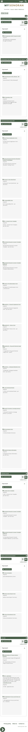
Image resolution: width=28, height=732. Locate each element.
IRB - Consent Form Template (10, 221)
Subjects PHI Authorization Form (11, 283)
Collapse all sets (23, 25)
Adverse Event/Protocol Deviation (8, 555)
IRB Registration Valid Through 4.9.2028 (12, 36)
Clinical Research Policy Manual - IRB (11, 76)
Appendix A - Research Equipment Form (12, 304)
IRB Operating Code (8, 97)
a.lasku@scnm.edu (7, 682)
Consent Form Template (9, 490)
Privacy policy (7, 723)
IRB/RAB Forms (21, 9)
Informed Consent (5, 473)
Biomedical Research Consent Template (12, 242)
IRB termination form (8, 429)
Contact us (21, 723)
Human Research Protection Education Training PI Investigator (11, 159)
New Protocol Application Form (10, 138)
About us (14, 723)
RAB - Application (7, 676)
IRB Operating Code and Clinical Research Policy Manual (13, 59)
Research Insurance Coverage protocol (12, 408)
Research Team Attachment (10, 179)
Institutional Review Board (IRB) (8, 120)
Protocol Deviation (8, 573)
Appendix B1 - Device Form (9, 325)
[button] (6, 22)
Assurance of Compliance (6, 18)
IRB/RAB (16, 9)
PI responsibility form (8, 200)
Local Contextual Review (9, 387)
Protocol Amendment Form (9, 614)
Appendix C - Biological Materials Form (12, 366)
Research (12, 9)
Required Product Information (10, 450)
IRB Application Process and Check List (12, 696)
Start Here (3, 637)
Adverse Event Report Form (9, 593)
